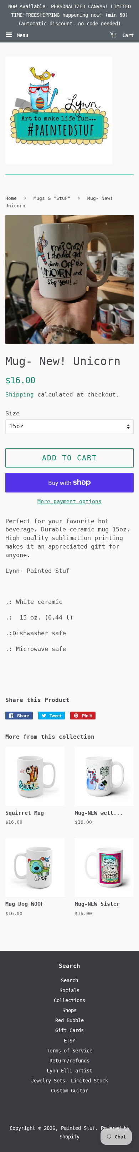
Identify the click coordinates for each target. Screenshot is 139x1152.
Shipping (19, 394)
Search (69, 980)
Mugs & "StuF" (52, 198)
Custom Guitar (69, 1090)
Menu (21, 35)
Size (12, 413)
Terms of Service (69, 1051)
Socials (69, 990)
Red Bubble (69, 1020)
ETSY (69, 1041)
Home (11, 198)
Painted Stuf (78, 1128)
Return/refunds (69, 1060)
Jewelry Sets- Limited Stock (69, 1080)
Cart (126, 35)
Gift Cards (69, 1030)
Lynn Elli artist (69, 1070)
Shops (69, 1010)
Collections (69, 1000)
